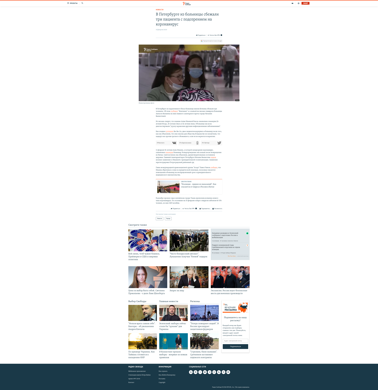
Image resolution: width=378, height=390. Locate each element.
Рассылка (162, 379)
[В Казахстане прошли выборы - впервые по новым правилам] (173, 341)
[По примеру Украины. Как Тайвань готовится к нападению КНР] (142, 341)
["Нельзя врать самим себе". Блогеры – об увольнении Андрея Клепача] (142, 313)
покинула (170, 152)
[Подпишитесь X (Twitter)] (200, 372)
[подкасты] (299, 3)
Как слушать (163, 371)
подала (213, 157)
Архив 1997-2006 (134, 379)
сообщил (213, 168)
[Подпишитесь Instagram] (214, 372)
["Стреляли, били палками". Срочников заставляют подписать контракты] (204, 341)
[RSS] (219, 372)
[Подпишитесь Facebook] (195, 372)
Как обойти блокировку (167, 375)
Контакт (131, 382)
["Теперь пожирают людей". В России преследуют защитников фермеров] (204, 313)
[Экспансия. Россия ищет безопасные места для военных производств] (230, 277)
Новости (159, 10)
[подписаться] (228, 372)
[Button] (200, 35)
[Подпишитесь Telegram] (209, 372)
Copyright (162, 382)
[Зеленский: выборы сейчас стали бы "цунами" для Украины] (173, 313)
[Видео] (293, 3)
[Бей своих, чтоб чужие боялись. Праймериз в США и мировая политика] (147, 240)
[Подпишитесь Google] (191, 372)
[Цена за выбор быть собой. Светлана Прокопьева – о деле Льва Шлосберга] (147, 277)
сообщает (174, 111)
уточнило (169, 131)
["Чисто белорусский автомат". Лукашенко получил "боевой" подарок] (189, 240)
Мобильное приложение (137, 371)
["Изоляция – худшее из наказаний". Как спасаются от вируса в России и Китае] (168, 187)
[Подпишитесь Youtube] (205, 372)
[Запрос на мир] (189, 277)
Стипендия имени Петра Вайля (139, 375)
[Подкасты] (223, 372)
